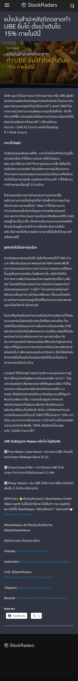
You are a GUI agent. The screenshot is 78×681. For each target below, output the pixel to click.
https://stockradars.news (32, 551)
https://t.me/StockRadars (34, 588)
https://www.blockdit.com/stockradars (40, 598)
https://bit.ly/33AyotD (18, 514)
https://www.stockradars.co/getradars (45, 562)
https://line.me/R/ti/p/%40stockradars (28, 577)
